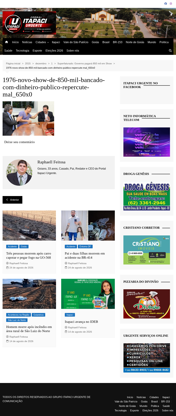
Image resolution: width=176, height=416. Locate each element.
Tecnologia (22, 50)
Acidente (12, 246)
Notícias (27, 42)
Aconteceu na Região (18, 315)
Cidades (41, 42)
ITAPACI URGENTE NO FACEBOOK (140, 85)
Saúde (8, 50)
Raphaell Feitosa (18, 263)
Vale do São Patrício (75, 42)
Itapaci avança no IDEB (81, 321)
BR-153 (117, 42)
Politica (164, 42)
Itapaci (56, 42)
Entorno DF (85, 246)
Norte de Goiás (135, 42)
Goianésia (38, 315)
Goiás (95, 42)
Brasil (105, 42)
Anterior (14, 199)
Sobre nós (73, 50)
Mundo (152, 42)
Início (15, 42)
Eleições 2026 (54, 50)
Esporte (37, 50)
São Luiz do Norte (17, 320)
